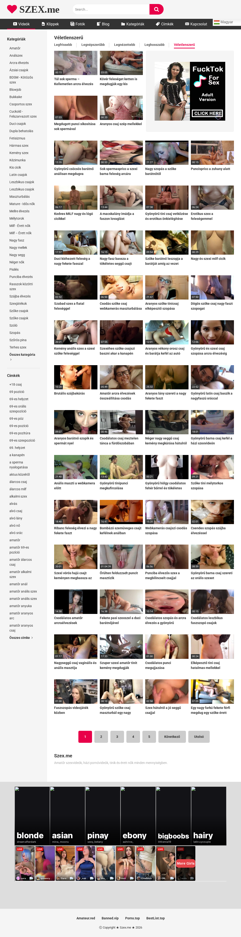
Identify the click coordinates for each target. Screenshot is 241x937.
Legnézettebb (124, 45)
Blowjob (15, 89)
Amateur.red (85, 918)
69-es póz (16, 418)
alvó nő (14, 525)
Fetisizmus (17, 138)
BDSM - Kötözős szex (21, 79)
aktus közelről (19, 474)
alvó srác (16, 533)
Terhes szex (17, 347)
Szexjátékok (18, 303)
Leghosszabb (155, 45)
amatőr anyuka (20, 606)
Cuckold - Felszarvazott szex (23, 114)
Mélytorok (16, 218)
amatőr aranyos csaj (21, 628)
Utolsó (199, 737)
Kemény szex (18, 153)
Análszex (16, 55)
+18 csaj (15, 384)
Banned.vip (110, 918)
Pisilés (14, 269)
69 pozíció (16, 392)
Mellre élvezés (19, 211)
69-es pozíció (18, 426)
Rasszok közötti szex (21, 286)
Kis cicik (15, 167)
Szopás (14, 333)
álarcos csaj (18, 482)
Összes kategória (22, 354)
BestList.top (155, 918)
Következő (172, 737)
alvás (13, 504)
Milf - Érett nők (19, 226)
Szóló (13, 325)
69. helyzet (17, 448)
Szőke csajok (18, 311)
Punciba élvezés (21, 277)
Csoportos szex (20, 104)
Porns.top (132, 918)
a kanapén (17, 455)
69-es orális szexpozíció (17, 408)
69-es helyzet (18, 399)
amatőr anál (18, 584)
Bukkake (15, 97)
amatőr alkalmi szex (20, 574)
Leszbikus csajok (21, 182)
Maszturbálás (19, 196)
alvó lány (15, 518)
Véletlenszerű (184, 45)
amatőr (14, 540)
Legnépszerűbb (93, 45)
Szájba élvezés (20, 296)
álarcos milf (17, 489)
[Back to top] (225, 923)
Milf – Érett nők (20, 233)
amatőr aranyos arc (21, 615)
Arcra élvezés (19, 63)
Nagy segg (17, 255)
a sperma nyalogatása (18, 464)
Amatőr (14, 48)
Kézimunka (17, 160)
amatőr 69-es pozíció (19, 550)
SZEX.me (38, 9)
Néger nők (16, 262)
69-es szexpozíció (22, 440)
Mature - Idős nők (22, 204)
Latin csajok (18, 175)
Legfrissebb (63, 45)
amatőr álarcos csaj (20, 562)
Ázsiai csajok (18, 70)
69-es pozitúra (19, 433)
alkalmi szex (18, 496)
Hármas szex (18, 145)
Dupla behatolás (21, 131)
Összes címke (20, 638)
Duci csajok (17, 124)
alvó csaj (15, 511)
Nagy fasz (16, 240)
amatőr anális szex (23, 591)
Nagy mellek (18, 247)
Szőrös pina (18, 340)
